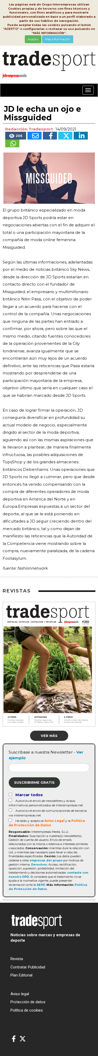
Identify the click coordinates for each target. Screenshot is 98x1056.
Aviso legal (19, 994)
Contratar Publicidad (27, 967)
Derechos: (39, 864)
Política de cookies (26, 1010)
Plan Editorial (21, 975)
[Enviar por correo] (34, 136)
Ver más (49, 736)
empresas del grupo (46, 860)
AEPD (41, 885)
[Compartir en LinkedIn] (81, 136)
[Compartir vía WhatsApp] (12, 143)
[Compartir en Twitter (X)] (65, 136)
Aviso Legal (54, 821)
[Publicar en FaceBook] (50, 136)
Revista (16, 958)
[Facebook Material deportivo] (13, 1039)
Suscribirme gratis (34, 782)
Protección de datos (27, 1002)
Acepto (33, 39)
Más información (57, 39)
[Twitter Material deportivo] (22, 1039)
